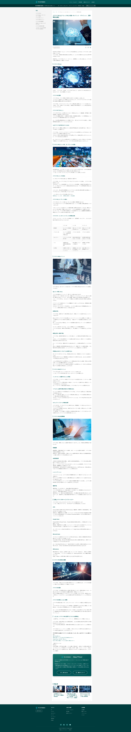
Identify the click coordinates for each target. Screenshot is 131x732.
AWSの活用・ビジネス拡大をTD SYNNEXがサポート (63, 637)
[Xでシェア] (86, 47)
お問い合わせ (39, 710)
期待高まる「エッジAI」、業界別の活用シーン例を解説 (64, 195)
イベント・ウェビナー (73, 2)
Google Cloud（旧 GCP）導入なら (59, 639)
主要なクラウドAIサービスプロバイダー (41, 24)
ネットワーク (75, 5)
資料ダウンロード (87, 2)
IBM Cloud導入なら (56, 636)
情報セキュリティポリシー (63, 729)
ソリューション (84, 713)
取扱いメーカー (84, 711)
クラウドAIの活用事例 (39, 21)
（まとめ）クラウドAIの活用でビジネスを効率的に (41, 28)
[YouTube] (70, 725)
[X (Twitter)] (67, 725)
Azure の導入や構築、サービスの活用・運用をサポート (64, 640)
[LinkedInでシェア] (90, 47)
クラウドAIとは (38, 13)
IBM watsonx (56, 549)
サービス (83, 714)
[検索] (94, 5)
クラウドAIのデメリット (40, 19)
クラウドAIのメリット (39, 17)
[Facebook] (61, 725)
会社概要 (83, 709)
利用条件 (70, 729)
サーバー (70, 5)
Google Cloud (56, 519)
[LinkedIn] (64, 725)
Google (83, 5)
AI (58, 5)
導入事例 (80, 2)
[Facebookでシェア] (88, 47)
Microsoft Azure (56, 534)
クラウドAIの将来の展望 (40, 26)
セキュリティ (65, 5)
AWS (54, 507)
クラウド (61, 5)
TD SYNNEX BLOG (39, 5)
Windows (79, 5)
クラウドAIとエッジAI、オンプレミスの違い (41, 15)
